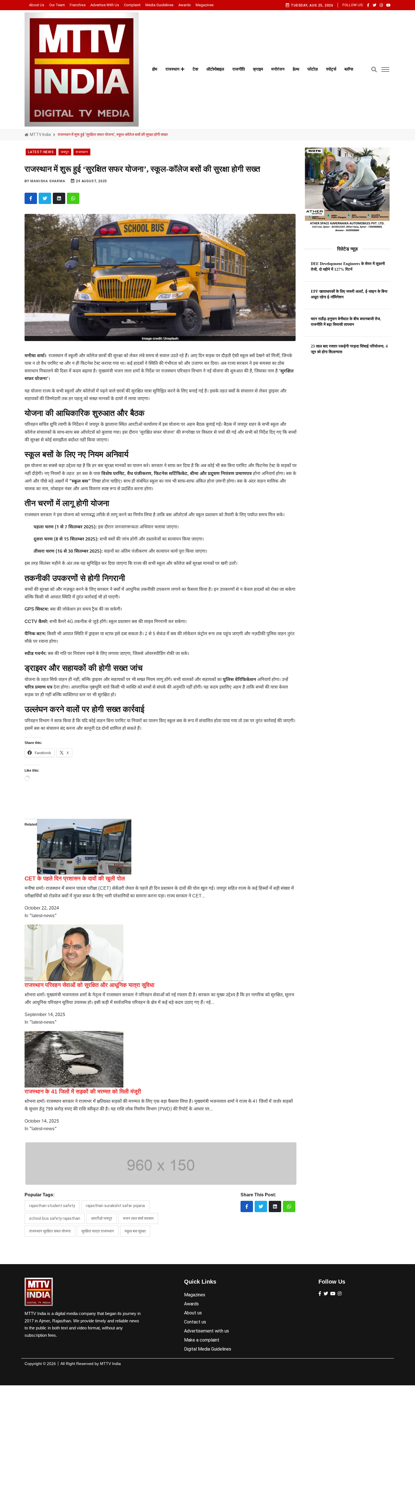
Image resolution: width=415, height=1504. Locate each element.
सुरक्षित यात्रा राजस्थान (97, 1231)
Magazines (205, 5)
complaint (132, 5)
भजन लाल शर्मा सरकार (138, 1218)
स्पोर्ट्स (331, 69)
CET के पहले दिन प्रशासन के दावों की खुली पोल (75, 878)
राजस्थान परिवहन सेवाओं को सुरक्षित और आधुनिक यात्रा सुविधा (89, 985)
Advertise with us (104, 5)
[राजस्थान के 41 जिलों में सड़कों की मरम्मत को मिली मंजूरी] (74, 1059)
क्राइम (258, 69)
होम (154, 69)
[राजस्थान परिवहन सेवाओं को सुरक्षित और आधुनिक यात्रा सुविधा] (74, 952)
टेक (195, 69)
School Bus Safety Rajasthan (54, 1218)
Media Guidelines (159, 5)
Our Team (57, 5)
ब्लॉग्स (348, 69)
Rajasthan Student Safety (52, 1205)
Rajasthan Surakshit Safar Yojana (115, 1205)
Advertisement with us (206, 1331)
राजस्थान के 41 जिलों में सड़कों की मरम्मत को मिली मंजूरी (83, 1091)
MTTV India (40, 134)
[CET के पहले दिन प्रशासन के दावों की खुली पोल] (86, 846)
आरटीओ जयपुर (101, 1218)
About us (36, 5)
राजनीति (238, 69)
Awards (184, 5)
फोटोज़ (312, 69)
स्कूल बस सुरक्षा (135, 1231)
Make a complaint (201, 1340)
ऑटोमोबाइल (215, 69)
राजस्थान (173, 69)
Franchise (78, 5)
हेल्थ (296, 69)
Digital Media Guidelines (207, 1349)
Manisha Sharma (47, 181)
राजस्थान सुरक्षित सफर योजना (50, 1231)
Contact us (195, 1322)
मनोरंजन (278, 69)
